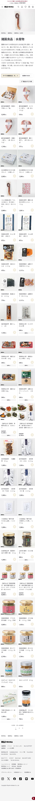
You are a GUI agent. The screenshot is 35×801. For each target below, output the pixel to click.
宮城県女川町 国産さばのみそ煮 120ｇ (8, 357)
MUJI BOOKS (4, 754)
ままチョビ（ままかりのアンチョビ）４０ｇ (8, 681)
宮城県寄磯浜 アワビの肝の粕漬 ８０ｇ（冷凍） (8, 619)
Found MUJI (30, 752)
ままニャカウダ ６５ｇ (26, 680)
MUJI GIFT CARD (26, 758)
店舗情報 (3, 746)
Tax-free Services (15, 760)
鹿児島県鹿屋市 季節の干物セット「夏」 (8, 107)
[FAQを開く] (29, 6)
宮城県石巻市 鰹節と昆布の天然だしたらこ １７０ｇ (26, 202)
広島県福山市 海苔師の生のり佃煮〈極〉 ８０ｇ (8, 552)
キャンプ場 (22, 752)
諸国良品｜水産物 (18, 33)
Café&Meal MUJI (14, 752)
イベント (9, 746)
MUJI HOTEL (13, 754)
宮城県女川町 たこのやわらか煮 (26, 325)
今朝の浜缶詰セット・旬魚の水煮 (8, 711)
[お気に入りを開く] (25, 6)
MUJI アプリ (4, 758)
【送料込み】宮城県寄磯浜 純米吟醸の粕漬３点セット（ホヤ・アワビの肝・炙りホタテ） (8, 586)
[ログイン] (22, 6)
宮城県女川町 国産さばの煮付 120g (8, 390)
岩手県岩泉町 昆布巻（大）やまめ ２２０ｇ (8, 490)
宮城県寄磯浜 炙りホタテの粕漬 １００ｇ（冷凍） (26, 650)
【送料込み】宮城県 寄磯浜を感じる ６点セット (8, 425)
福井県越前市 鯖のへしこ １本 (8, 325)
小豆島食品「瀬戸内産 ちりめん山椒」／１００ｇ (8, 521)
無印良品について (5, 766)
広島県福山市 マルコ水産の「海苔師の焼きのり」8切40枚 (26, 712)
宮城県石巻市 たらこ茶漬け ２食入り (8, 235)
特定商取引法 (27, 772)
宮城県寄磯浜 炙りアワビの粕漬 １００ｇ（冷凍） (8, 650)
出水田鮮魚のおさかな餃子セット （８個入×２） (26, 171)
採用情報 (14, 764)
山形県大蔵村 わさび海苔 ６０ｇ (26, 552)
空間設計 (3, 748)
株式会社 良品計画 (16, 766)
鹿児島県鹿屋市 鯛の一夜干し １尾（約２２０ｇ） (26, 140)
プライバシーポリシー (6, 772)
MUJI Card (17, 758)
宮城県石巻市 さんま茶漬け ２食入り (26, 235)
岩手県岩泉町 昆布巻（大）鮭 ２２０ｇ (26, 490)
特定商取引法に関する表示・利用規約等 (11, 768)
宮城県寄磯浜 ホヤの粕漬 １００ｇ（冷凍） (26, 619)
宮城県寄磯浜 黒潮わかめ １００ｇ (8, 295)
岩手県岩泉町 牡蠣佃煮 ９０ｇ (8, 460)
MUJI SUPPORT (28, 746)
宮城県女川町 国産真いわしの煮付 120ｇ (26, 357)
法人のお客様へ (5, 760)
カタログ (11, 758)
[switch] (14, 114)
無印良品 (3, 33)
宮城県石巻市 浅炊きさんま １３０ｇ (8, 265)
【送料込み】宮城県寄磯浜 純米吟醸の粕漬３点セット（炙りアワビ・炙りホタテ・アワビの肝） (26, 586)
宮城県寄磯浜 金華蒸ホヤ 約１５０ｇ (26, 295)
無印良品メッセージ (22, 764)
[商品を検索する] (18, 6)
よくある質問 (10, 748)
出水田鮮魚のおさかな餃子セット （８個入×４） (8, 171)
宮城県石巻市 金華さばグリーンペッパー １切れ (26, 391)
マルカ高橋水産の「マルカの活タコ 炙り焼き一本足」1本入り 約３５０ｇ (8, 203)
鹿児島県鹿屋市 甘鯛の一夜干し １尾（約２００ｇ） (8, 140)
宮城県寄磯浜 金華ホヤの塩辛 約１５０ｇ (26, 265)
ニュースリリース (5, 764)
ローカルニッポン (18, 746)
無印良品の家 (4, 752)
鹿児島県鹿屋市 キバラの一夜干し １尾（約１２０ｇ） (26, 108)
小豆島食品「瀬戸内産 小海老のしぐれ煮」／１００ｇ (26, 521)
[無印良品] (7, 742)
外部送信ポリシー (18, 772)
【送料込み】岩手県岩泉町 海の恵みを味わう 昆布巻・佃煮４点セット (26, 425)
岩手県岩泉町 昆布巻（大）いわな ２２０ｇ (26, 460)
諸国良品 (10, 33)
